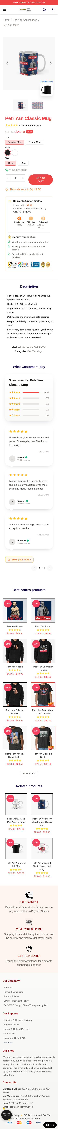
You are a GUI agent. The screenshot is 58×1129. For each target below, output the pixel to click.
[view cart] (53, 10)
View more (29, 773)
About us (8, 987)
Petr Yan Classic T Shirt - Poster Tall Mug (42, 866)
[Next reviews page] (50, 568)
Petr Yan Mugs (11, 25)
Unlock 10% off (6, 1115)
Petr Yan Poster (15, 626)
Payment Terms (11, 1024)
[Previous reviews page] (34, 568)
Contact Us (9, 1033)
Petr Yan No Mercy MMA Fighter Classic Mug (41, 821)
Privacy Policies (11, 996)
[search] (44, 10)
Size (7, 158)
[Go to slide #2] (37, 105)
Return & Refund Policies (16, 1029)
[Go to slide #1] (20, 105)
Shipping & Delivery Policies (18, 1020)
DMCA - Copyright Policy (16, 1001)
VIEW (15, 619)
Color (8, 147)
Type (7, 137)
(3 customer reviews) (30, 125)
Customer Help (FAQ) (15, 1038)
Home (6, 20)
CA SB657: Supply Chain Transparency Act (25, 1005)
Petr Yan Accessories (25, 20)
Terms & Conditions (13, 992)
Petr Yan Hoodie (15, 666)
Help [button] (52, 1125)
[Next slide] (50, 63)
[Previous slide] (7, 63)
